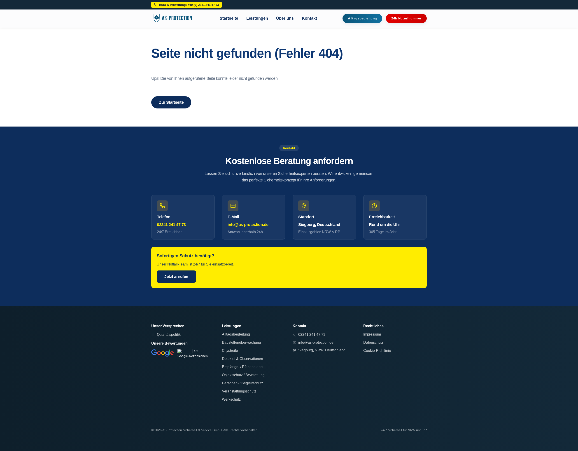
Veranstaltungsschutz (239, 391)
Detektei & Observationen (242, 359)
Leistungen (257, 18)
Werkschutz (231, 399)
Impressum (372, 334)
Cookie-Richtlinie (377, 350)
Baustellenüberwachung (241, 342)
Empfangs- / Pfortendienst (242, 367)
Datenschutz (373, 342)
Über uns (285, 18)
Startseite (229, 18)
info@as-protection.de (248, 224)
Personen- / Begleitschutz (242, 383)
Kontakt (309, 18)
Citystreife (230, 350)
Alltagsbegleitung (236, 334)
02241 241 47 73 (171, 224)
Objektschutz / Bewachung (243, 375)
